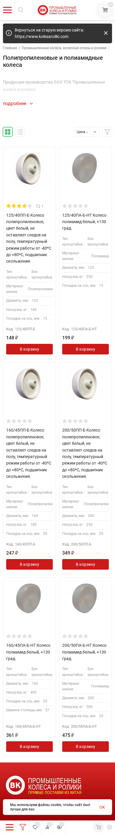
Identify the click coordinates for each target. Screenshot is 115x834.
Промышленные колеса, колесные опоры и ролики (64, 48)
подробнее (15, 103)
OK (102, 807)
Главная (10, 48)
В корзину (29, 349)
